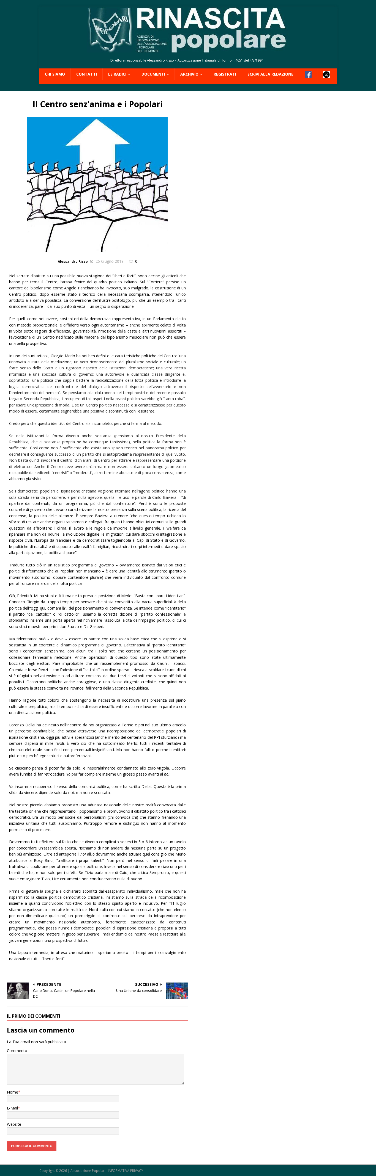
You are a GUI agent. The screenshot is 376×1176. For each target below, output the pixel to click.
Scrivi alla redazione (270, 74)
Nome (12, 1092)
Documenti (153, 74)
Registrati (225, 74)
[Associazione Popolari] (188, 50)
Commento (17, 1050)
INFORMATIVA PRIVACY (125, 1170)
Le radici (117, 74)
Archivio (189, 74)
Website (14, 1124)
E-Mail (12, 1108)
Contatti (86, 74)
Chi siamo (55, 74)
